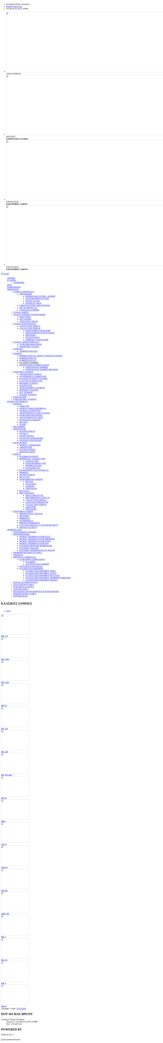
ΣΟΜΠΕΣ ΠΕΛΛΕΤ (28, 360)
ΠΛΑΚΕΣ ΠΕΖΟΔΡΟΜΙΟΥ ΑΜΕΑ (40, 571)
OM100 (4, 867)
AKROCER (24, 406)
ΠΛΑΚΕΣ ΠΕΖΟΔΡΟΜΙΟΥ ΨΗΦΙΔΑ (41, 580)
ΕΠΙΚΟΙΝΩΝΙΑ (14, 287)
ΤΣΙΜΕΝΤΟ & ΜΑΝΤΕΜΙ (36, 340)
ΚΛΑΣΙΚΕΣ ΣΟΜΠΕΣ (29, 363)
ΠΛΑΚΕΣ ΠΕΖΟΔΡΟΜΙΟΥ (31, 569)
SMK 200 (5, 914)
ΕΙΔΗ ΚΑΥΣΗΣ (20, 397)
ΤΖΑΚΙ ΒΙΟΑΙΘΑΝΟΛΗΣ (30, 344)
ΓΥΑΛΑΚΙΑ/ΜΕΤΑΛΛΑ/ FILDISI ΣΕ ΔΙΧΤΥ (38, 525)
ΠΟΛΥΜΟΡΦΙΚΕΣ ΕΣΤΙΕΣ (37, 298)
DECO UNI (24, 477)
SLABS (22, 424)
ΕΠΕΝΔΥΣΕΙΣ (19, 429)
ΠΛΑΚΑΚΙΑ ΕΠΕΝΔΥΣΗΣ (31, 438)
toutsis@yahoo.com (14, 6)
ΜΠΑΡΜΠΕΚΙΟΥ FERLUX (37, 498)
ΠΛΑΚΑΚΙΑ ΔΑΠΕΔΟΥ (30, 420)
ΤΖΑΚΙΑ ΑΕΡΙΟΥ (21, 312)
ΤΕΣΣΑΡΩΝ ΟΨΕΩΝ (28, 321)
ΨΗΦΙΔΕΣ (23, 472)
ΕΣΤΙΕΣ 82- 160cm (33, 303)
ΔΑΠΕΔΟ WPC (32, 461)
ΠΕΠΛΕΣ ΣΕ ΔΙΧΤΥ (28, 527)
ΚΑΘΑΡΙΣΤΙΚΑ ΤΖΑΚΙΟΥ (25, 399)
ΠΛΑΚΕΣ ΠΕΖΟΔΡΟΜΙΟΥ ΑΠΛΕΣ (41, 573)
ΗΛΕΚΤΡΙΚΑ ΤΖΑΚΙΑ (29, 347)
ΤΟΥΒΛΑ (23, 434)
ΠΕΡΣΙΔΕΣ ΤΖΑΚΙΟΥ (28, 390)
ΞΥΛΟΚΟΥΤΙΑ (25, 385)
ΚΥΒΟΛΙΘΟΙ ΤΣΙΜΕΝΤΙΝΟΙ (32, 559)
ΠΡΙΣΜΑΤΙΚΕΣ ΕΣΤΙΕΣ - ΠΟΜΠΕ (40, 296)
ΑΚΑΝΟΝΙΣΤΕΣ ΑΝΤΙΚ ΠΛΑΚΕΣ (34, 413)
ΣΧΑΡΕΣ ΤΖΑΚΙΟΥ (28, 395)
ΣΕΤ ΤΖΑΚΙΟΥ (26, 392)
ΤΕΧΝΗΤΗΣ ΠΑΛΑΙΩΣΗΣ (37, 564)
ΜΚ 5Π (4, 960)
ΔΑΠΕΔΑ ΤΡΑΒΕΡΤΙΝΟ (30, 411)
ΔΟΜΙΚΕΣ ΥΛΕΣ (14, 530)
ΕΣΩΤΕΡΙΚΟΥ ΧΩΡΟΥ (23, 511)
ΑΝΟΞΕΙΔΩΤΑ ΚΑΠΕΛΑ (30, 374)
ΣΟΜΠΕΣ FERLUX (27, 358)
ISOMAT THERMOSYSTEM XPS (34, 543)
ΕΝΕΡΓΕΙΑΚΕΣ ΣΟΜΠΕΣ (36, 367)
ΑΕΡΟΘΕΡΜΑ (25, 294)
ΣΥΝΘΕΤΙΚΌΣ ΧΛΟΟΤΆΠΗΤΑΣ (34, 470)
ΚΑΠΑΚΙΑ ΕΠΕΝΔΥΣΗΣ (30, 440)
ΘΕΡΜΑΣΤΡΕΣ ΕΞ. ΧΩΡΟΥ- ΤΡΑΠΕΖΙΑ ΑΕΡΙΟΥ (41, 356)
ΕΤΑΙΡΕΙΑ (11, 280)
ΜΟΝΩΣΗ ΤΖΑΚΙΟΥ (28, 383)
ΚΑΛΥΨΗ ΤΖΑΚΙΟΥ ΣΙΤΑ (31, 381)
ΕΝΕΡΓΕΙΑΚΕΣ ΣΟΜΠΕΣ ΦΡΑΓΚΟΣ (41, 369)
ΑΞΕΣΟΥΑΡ (30, 507)
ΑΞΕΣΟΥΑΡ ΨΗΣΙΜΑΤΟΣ (36, 502)
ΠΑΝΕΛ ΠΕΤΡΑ (26, 436)
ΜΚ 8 (3, 983)
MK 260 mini (6, 775)
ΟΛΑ (8, 611)
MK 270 (4, 636)
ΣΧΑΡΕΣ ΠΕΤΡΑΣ (27, 450)
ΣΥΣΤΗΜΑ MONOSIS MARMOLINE (35, 546)
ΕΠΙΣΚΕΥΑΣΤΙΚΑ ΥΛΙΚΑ (24, 594)
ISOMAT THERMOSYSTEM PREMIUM (37, 539)
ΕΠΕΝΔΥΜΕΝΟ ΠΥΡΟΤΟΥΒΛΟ (40, 333)
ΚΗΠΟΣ (17, 454)
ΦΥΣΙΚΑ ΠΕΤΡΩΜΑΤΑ (17, 401)
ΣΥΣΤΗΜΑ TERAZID (29, 548)
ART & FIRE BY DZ (28, 308)
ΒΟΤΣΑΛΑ (24, 491)
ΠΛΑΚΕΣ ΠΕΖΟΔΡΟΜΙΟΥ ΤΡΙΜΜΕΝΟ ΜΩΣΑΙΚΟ (48, 578)
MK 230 (4, 729)
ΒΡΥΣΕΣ (29, 482)
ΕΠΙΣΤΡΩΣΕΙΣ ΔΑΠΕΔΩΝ (24, 532)
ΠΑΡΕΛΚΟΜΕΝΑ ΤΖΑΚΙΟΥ (32, 388)
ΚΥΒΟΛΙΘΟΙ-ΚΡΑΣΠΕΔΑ (31, 415)
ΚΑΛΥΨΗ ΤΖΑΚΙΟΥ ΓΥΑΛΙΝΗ (33, 379)
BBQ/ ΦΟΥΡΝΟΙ (26, 493)
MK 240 (4, 752)
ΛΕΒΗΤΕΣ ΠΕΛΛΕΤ (28, 351)
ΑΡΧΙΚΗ (11, 278)
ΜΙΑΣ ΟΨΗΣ (25, 317)
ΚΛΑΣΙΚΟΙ (30, 562)
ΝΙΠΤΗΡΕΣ (24, 516)
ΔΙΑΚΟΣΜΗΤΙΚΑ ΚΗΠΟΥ (31, 479)
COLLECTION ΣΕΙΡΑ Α (29, 326)
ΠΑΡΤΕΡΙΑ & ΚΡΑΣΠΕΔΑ (31, 566)
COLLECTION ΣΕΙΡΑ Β (29, 328)
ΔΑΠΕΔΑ (17, 404)
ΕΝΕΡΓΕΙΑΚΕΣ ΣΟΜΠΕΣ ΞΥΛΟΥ (34, 365)
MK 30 (4, 798)
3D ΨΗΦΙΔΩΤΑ (26, 520)
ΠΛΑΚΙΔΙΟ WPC (33, 468)
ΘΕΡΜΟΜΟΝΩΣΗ (21, 534)
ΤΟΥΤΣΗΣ (21, 1009)
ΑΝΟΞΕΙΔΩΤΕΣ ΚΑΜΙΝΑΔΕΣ (32, 376)
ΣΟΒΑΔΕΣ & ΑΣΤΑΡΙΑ (23, 587)
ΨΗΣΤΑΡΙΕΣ (31, 509)
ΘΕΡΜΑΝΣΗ (13, 289)
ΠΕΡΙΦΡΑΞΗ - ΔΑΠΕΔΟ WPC (32, 459)
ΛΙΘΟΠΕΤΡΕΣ (25, 447)
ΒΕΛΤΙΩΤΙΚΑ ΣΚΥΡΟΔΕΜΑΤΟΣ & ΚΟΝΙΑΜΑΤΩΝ (36, 591)
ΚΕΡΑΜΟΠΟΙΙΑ (20, 596)
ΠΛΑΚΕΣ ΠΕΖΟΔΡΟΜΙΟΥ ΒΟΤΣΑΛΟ (42, 575)
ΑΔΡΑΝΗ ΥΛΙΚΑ (20, 589)
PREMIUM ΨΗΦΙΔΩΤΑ (29, 523)
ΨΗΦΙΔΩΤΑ (24, 518)
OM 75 (4, 844)
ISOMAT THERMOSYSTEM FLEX (34, 536)
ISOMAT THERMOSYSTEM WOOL (35, 541)
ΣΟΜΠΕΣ (17, 353)
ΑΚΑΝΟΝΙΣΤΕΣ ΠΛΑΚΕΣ (31, 417)
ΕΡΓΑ (9, 285)
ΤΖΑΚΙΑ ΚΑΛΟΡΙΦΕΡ (29, 310)
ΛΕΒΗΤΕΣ (18, 349)
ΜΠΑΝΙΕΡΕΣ (19, 427)
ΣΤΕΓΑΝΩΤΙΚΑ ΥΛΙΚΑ (23, 585)
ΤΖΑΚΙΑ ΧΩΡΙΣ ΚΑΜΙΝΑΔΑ (26, 342)
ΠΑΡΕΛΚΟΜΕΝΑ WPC (35, 463)
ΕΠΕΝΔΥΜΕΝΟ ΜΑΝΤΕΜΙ (37, 331)
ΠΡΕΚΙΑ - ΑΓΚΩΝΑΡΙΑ (29, 445)
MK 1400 (5, 659)
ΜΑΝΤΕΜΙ (30, 335)
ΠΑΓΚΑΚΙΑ (30, 484)
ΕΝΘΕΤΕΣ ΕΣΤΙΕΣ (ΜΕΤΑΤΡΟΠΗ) (34, 305)
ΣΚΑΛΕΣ (23, 422)
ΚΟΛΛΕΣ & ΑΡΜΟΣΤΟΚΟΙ (25, 582)
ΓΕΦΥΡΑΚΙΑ (31, 488)
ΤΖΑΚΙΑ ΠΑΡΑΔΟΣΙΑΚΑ (24, 324)
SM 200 (4, 891)
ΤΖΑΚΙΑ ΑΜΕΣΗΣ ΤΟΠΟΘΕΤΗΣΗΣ (29, 315)
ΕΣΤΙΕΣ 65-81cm (32, 301)
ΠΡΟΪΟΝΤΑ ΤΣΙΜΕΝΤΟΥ (24, 557)
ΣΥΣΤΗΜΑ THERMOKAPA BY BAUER (37, 550)
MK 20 (4, 705)
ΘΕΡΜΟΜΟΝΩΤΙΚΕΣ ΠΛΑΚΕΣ (27, 553)
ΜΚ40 (3, 1006)
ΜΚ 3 (3, 937)
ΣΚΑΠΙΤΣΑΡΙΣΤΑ (27, 431)
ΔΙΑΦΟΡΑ (29, 486)
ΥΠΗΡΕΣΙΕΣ (18, 282)
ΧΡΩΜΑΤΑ (18, 555)
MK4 (3, 821)
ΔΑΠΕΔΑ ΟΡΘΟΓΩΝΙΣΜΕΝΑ (32, 408)
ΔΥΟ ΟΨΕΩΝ (25, 319)
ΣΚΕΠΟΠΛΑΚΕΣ (27, 452)
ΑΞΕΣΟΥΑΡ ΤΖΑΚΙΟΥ (23, 372)
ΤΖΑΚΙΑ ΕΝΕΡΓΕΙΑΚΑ (23, 292)
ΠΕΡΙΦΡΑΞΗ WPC (33, 466)
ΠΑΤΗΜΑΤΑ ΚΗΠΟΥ (29, 456)
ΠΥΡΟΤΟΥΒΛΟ (32, 337)
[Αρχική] (5, 274)
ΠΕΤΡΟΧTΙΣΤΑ (20, 443)
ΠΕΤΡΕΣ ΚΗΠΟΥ (27, 475)
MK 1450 (5, 682)
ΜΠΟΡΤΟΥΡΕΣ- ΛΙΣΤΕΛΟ (31, 514)
